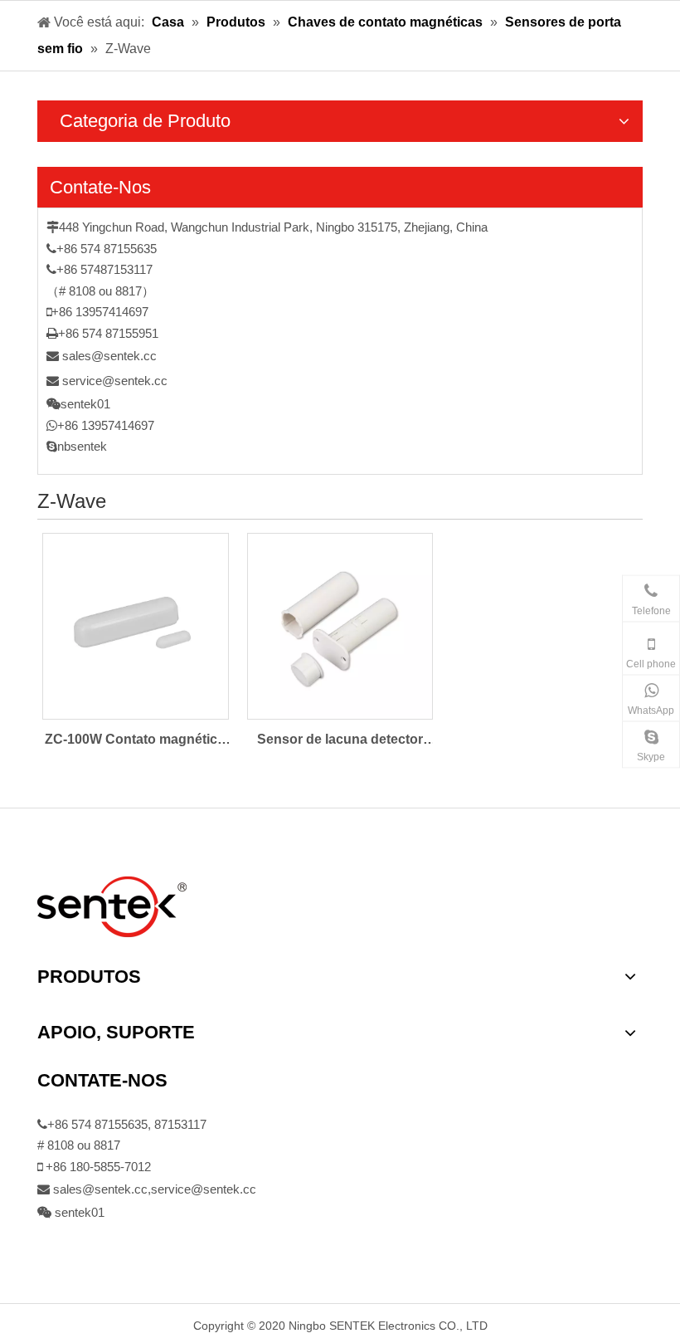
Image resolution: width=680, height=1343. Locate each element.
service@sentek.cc (115, 381)
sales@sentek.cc (109, 356)
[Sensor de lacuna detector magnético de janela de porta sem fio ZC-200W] (340, 625)
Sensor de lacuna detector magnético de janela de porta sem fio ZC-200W (339, 741)
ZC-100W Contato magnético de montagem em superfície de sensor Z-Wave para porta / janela (135, 741)
